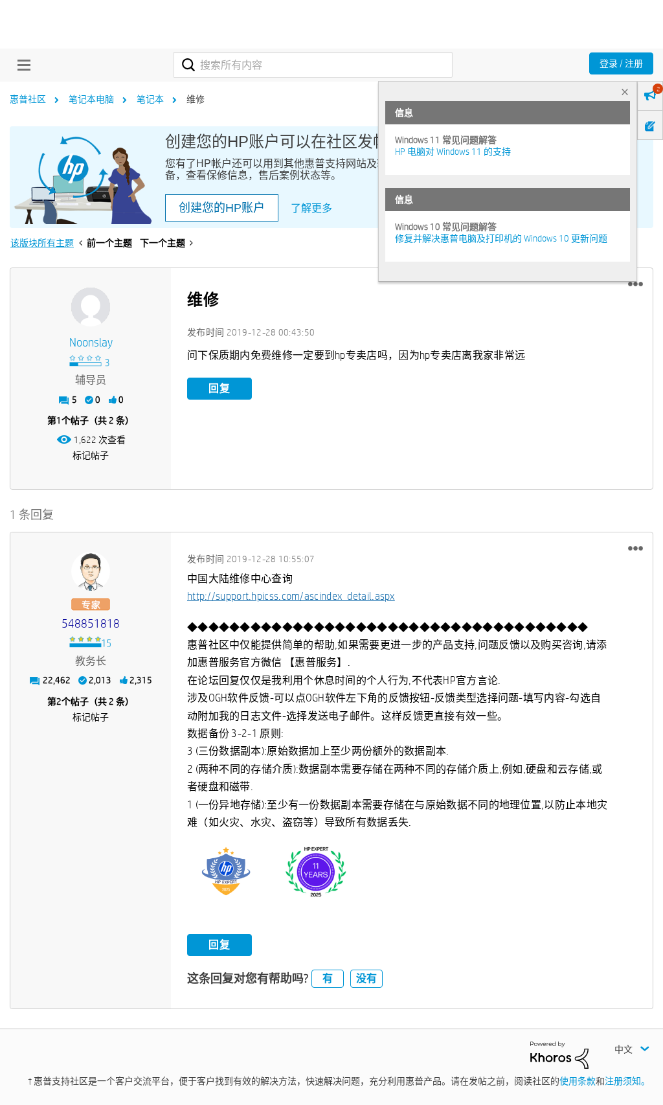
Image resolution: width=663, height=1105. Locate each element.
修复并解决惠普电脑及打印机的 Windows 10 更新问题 (501, 238)
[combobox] (313, 65)
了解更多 (311, 208)
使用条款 (577, 1081)
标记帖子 (91, 455)
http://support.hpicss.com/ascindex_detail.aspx (291, 596)
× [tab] (625, 92)
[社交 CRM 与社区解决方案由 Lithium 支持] (559, 1054)
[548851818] (90, 571)
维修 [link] (195, 99)
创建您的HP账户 (222, 207)
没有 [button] (366, 978)
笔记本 (150, 99)
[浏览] (21, 65)
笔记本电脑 (91, 99)
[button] (635, 284)
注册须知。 (627, 1081)
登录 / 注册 (621, 63)
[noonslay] (90, 307)
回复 (219, 388)
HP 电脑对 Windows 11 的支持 (453, 151)
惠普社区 (28, 99)
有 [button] (327, 978)
